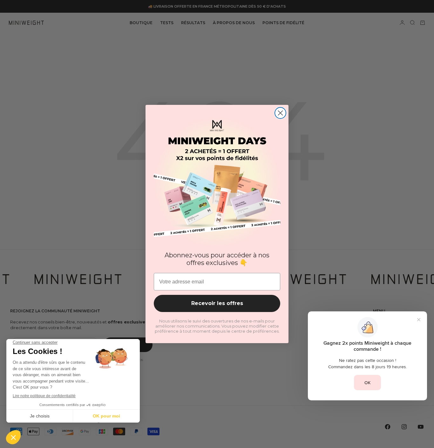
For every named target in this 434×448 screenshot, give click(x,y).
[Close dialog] (280, 113)
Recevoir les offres (217, 303)
